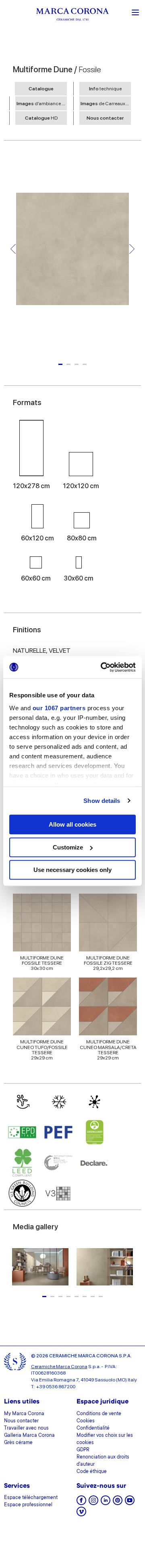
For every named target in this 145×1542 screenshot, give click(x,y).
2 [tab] (68, 364)
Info (105, 89)
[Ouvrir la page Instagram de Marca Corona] (93, 1503)
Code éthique (92, 1472)
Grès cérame (18, 1443)
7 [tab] (93, 1296)
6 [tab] (85, 1296)
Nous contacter (105, 118)
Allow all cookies (72, 824)
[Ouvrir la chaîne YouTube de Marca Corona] (130, 1503)
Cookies (86, 1421)
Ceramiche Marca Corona (59, 1366)
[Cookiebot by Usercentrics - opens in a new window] (102, 667)
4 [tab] (85, 364)
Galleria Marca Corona (29, 1435)
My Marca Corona (24, 1414)
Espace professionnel (28, 1505)
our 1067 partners (59, 708)
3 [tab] (77, 364)
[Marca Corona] (72, 15)
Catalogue (41, 89)
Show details (101, 800)
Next (132, 249)
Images (42, 103)
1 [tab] (60, 364)
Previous (13, 249)
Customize (68, 847)
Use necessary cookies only (72, 869)
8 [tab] (101, 1296)
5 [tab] (77, 1296)
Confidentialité (93, 1428)
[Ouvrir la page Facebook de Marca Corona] (81, 1503)
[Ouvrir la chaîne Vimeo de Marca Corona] (81, 1514)
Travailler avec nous (26, 1428)
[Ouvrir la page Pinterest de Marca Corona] (117, 1503)
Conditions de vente (99, 1414)
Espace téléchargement (31, 1498)
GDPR (83, 1450)
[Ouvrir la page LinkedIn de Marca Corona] (105, 1503)
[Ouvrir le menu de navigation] (135, 11)
